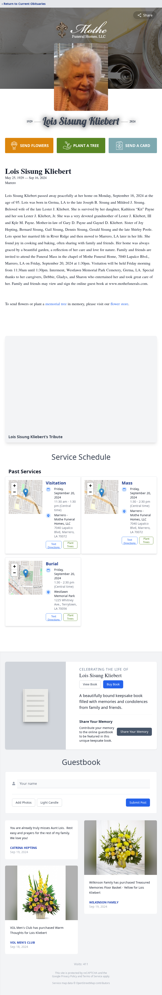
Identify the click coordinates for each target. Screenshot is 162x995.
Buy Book (113, 684)
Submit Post (138, 802)
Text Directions (54, 545)
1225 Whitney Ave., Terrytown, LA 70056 (65, 604)
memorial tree (56, 303)
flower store (119, 303)
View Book (90, 684)
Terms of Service (92, 976)
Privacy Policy (69, 976)
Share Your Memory (134, 732)
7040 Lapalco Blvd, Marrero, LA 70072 (64, 532)
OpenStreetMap (85, 983)
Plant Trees (70, 544)
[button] (25, 492)
